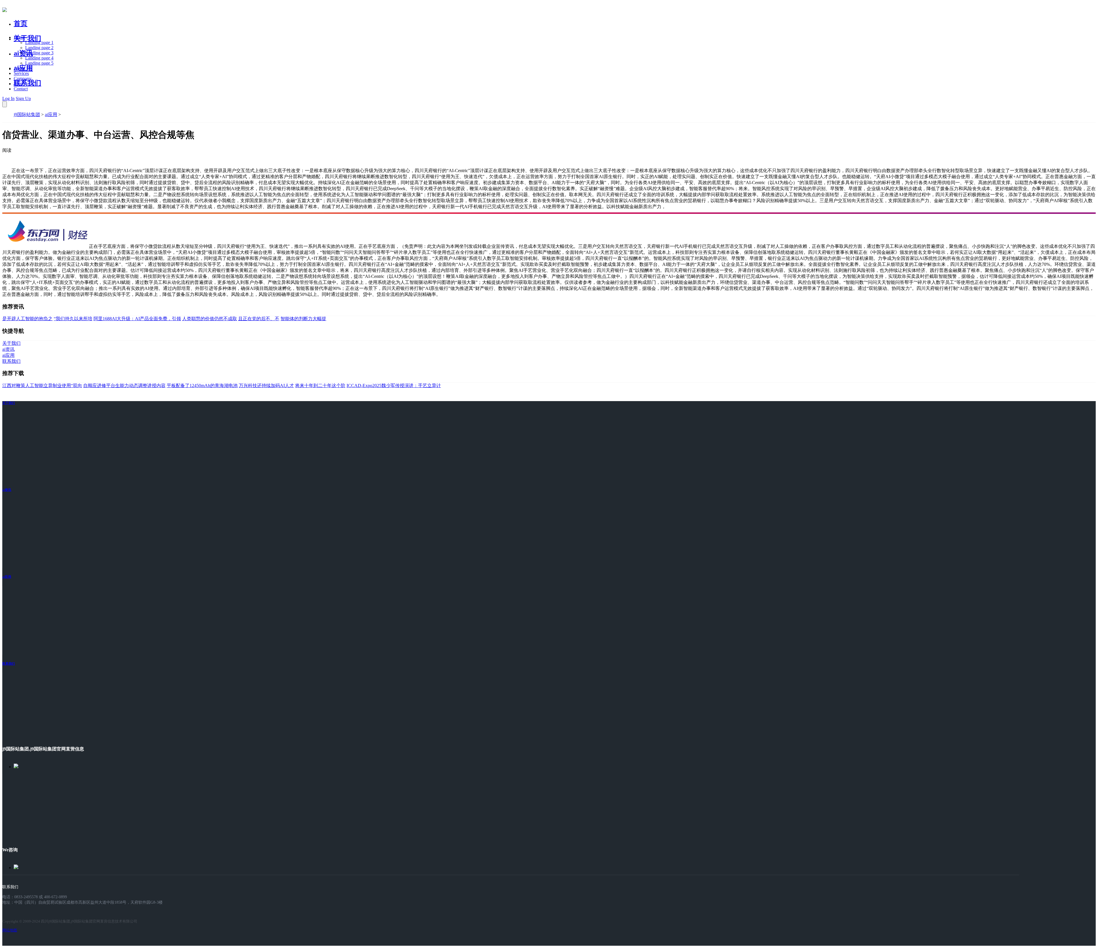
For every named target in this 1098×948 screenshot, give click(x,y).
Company (22, 78)
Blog (18, 83)
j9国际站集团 (27, 114)
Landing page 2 (39, 47)
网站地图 (9, 930)
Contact (21, 88)
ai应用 (51, 114)
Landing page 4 (39, 57)
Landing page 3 (39, 52)
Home (19, 37)
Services (21, 73)
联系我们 (27, 83)
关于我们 (27, 38)
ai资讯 (23, 53)
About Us (22, 68)
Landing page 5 (39, 63)
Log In (8, 98)
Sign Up (23, 98)
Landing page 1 (39, 42)
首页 (20, 23)
